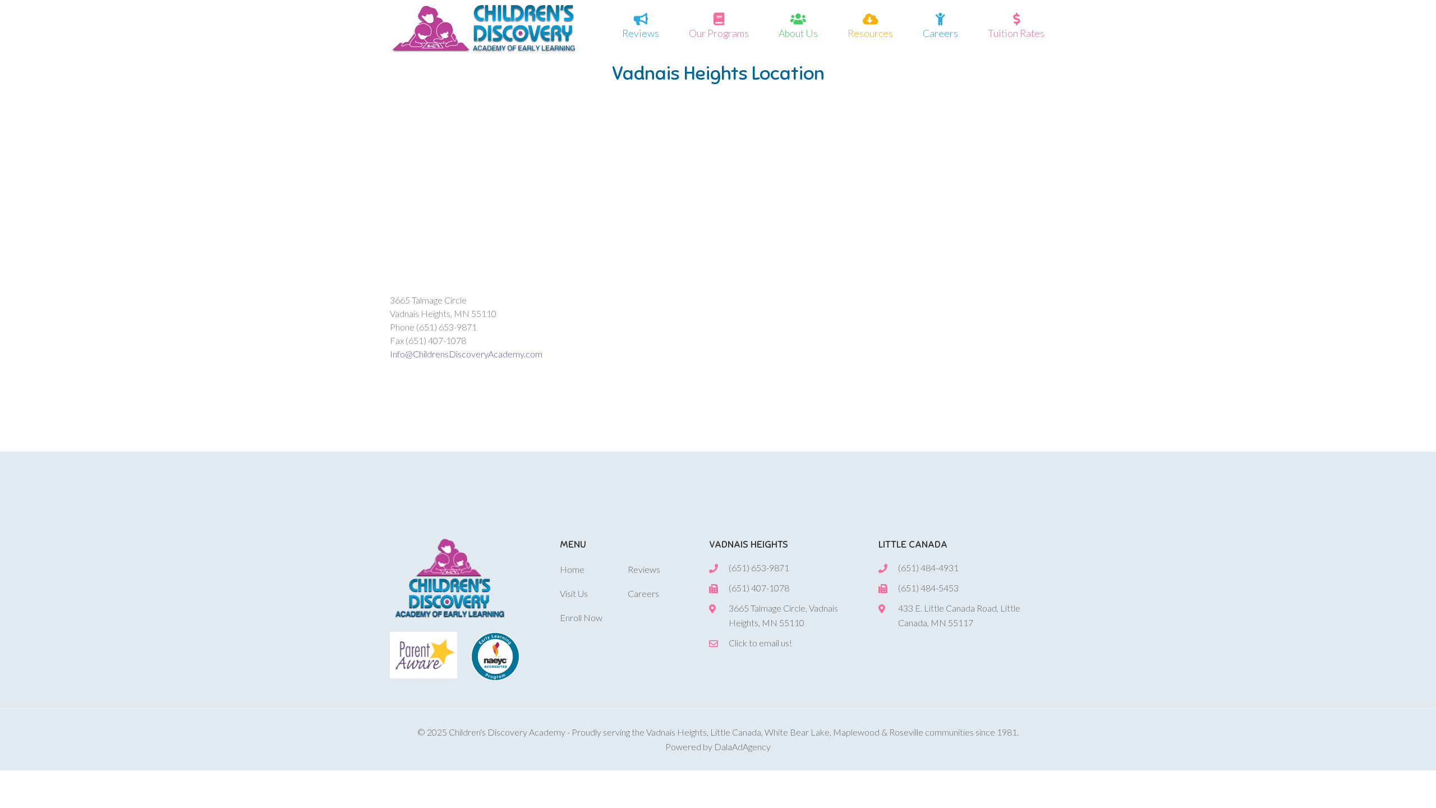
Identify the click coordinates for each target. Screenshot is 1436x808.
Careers (940, 33)
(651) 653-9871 (759, 567)
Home (572, 569)
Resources (870, 33)
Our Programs (719, 33)
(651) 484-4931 (928, 567)
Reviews (640, 33)
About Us (798, 33)
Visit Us (574, 593)
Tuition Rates (1016, 33)
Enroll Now (581, 617)
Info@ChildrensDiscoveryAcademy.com (466, 353)
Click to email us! (760, 642)
